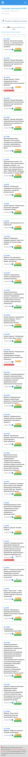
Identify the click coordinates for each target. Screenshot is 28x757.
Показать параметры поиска (15, 21)
